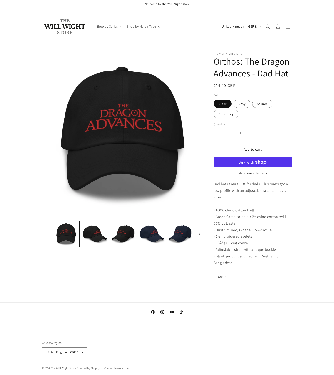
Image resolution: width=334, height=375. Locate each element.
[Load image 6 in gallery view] (180, 234)
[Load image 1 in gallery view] (66, 234)
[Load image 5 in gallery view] (152, 234)
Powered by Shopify (88, 368)
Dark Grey (226, 114)
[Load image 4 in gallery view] (123, 234)
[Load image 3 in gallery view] (95, 234)
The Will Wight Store (63, 368)
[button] (109, 26)
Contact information (116, 368)
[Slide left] (47, 234)
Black (222, 104)
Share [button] (222, 277)
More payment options (253, 173)
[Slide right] (199, 234)
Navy (242, 104)
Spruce (262, 104)
